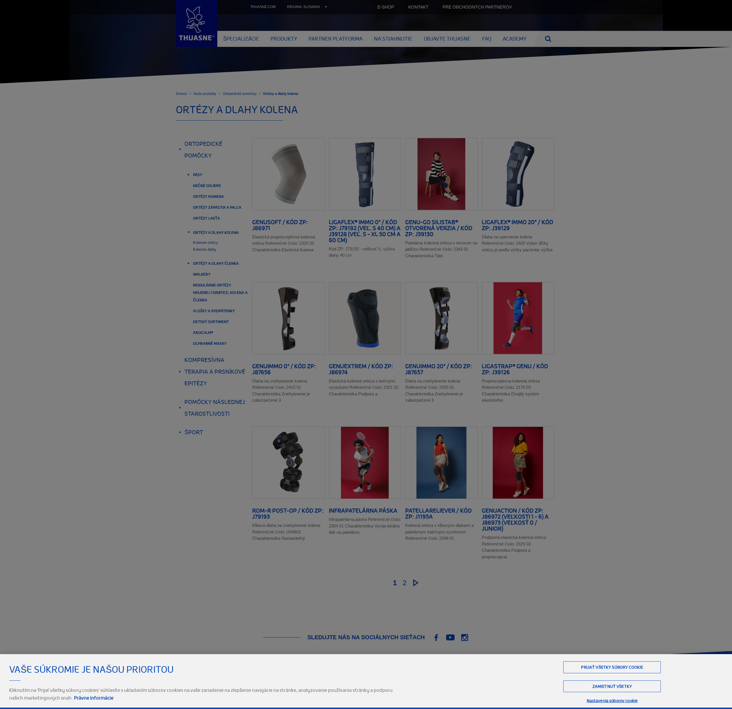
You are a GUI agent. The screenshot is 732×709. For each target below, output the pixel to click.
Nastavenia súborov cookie (612, 700)
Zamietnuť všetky (612, 686)
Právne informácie (94, 697)
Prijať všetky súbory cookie (612, 667)
